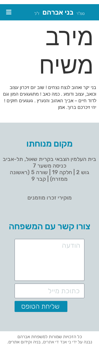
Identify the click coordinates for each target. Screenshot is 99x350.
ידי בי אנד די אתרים (60, 341)
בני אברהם (57, 12)
